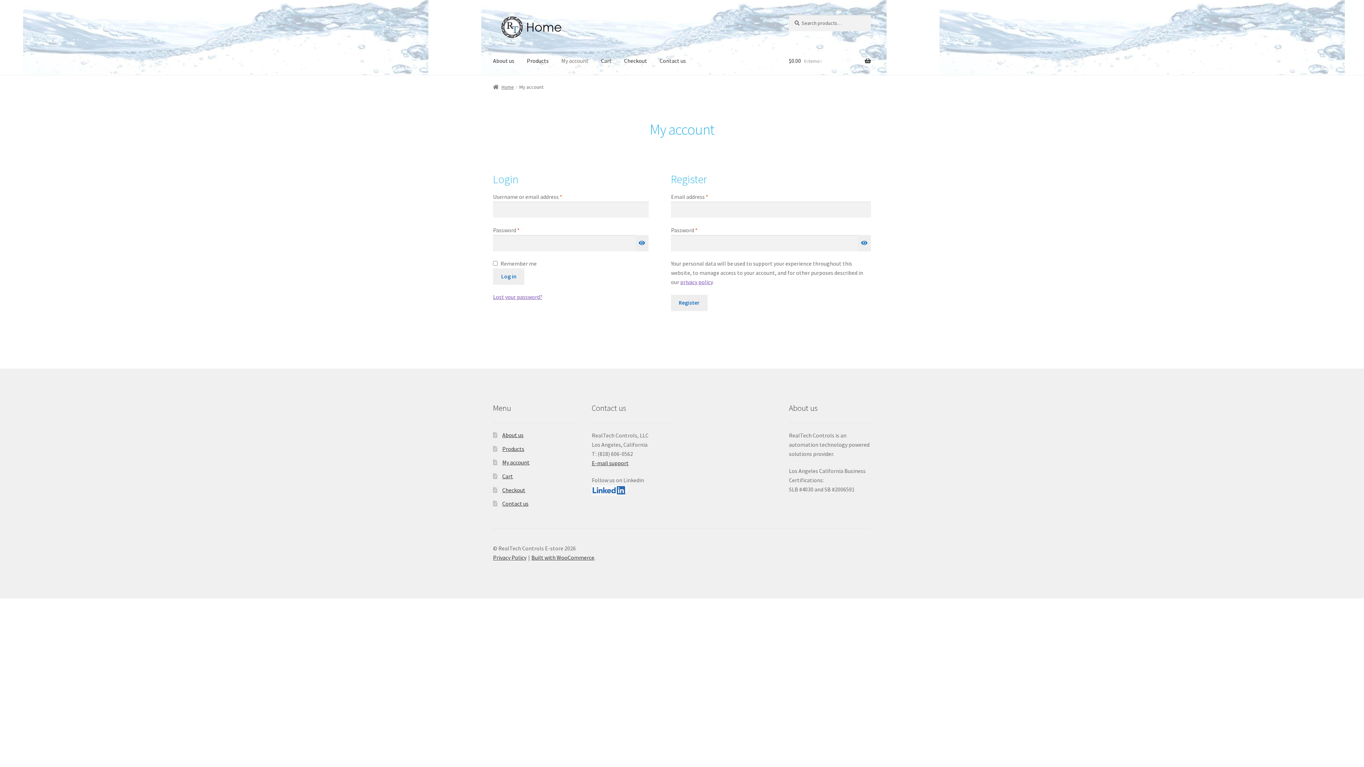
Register (689, 302)
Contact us (673, 60)
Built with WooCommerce (562, 557)
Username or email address (538, 196)
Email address (700, 196)
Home (508, 87)
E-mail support (610, 463)
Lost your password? (517, 296)
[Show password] (642, 243)
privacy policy (696, 281)
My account (575, 60)
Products (538, 60)
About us (503, 60)
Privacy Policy (509, 557)
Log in (508, 276)
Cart (606, 60)
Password (517, 230)
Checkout (635, 60)
